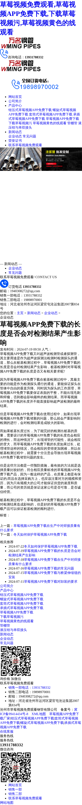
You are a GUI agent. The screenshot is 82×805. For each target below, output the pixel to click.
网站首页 (15, 97)
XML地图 (39, 714)
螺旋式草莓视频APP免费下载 (21, 599)
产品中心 (15, 105)
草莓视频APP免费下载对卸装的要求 (50, 581)
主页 (20, 313)
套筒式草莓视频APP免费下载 (50, 114)
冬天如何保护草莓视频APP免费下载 (40, 534)
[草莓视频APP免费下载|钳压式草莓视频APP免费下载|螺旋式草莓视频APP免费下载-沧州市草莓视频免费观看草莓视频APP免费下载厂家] (21, 48)
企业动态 (15, 136)
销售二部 (15, 794)
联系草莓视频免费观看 (25, 145)
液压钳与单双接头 (13, 630)
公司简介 (15, 101)
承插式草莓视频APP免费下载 (21, 608)
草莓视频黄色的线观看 (49, 123)
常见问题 (29, 136)
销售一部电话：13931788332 (29, 687)
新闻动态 (15, 132)
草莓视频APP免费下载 (62, 118)
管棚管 (72, 123)
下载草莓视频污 (20, 123)
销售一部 (15, 789)
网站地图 (6, 802)
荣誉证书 (15, 140)
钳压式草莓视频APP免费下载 (30, 110)
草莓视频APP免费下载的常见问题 (49, 568)
